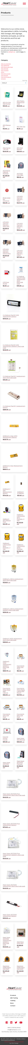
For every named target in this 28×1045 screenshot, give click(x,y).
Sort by (24, 80)
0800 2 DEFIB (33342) (14, 1027)
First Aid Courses (5, 73)
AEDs (2, 72)
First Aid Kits (4, 75)
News (12, 1003)
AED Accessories (6, 64)
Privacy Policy (21, 1038)
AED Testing (14, 998)
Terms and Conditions (8, 1040)
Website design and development (14, 1041)
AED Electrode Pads (7, 67)
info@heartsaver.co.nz (14, 1029)
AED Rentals (4, 68)
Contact (12, 1005)
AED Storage (4, 70)
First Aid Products (6, 77)
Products (13, 995)
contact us (11, 52)
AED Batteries (5, 65)
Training (12, 1000)
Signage (3, 78)
